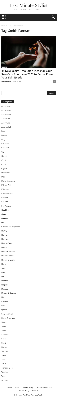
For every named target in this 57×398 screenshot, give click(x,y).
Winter (4, 376)
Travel (3, 364)
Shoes (4, 322)
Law (3, 272)
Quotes (4, 310)
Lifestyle (4, 281)
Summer (4, 351)
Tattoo (3, 355)
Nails (3, 297)
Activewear (5, 119)
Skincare (4, 335)
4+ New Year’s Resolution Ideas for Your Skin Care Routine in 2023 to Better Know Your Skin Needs (27, 74)
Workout (4, 380)
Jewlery (4, 268)
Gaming (4, 218)
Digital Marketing (8, 181)
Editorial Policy (28, 387)
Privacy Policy (24, 391)
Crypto (4, 169)
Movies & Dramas (8, 293)
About (17, 387)
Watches (4, 372)
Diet (3, 177)
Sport (3, 343)
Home (3, 25)
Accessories (6, 106)
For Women (6, 206)
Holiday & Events (8, 260)
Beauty (4, 67)
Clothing (4, 160)
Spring (4, 347)
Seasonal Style (7, 314)
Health (4, 247)
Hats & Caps (6, 243)
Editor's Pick (6, 185)
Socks (4, 339)
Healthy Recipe (7, 256)
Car (2, 152)
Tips (3, 360)
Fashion (4, 198)
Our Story (8, 387)
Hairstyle (4, 231)
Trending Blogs (7, 368)
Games (4, 214)
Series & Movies (8, 318)
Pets (3, 306)
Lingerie (4, 285)
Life (2, 276)
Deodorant (5, 173)
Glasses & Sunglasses (10, 227)
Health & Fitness (8, 252)
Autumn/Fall (6, 127)
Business (5, 144)
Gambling (5, 210)
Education (5, 189)
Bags (3, 131)
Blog (3, 139)
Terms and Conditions (44, 387)
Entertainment (7, 193)
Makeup (4, 289)
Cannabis (5, 148)
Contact (35, 391)
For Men (4, 202)
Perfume (4, 301)
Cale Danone (6, 81)
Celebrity (4, 156)
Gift (2, 222)
